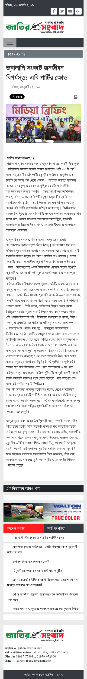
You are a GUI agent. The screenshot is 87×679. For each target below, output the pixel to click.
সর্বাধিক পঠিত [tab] (55, 528)
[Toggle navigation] (9, 42)
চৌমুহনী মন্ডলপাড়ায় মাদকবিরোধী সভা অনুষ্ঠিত (37, 571)
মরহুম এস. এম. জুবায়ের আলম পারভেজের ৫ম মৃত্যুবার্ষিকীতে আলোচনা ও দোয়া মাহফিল (43, 611)
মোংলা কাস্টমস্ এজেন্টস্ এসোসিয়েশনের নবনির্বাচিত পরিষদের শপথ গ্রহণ (42, 597)
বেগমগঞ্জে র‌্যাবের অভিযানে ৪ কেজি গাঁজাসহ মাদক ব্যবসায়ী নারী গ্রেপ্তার (42, 549)
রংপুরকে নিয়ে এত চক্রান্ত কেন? (30, 561)
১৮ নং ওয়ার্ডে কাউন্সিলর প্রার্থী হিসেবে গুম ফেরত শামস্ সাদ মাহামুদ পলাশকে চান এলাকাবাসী (42, 582)
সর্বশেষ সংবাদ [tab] (16, 528)
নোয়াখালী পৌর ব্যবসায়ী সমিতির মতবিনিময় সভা (38, 538)
